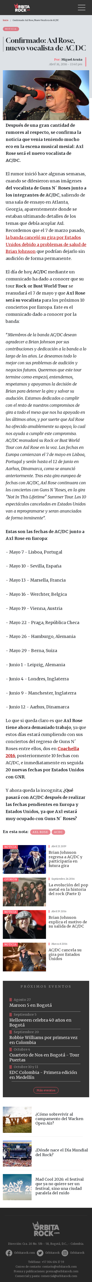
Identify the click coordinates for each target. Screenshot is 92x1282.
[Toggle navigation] (81, 7)
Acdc (58, 832)
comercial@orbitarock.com (59, 1276)
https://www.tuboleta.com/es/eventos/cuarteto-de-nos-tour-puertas (46, 1055)
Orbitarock (52, 1252)
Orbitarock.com (24, 1252)
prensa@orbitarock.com (62, 1271)
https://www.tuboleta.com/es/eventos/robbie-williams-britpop (46, 1038)
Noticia (11, 29)
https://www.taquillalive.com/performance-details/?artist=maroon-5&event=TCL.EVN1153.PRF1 (46, 1003)
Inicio (5, 20)
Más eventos (46, 1090)
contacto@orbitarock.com (59, 1266)
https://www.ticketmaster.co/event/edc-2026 (46, 1072)
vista (46, 859)
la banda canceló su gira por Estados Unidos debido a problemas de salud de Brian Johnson (46, 244)
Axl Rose (40, 832)
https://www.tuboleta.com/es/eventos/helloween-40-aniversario (46, 1020)
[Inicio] (24, 7)
